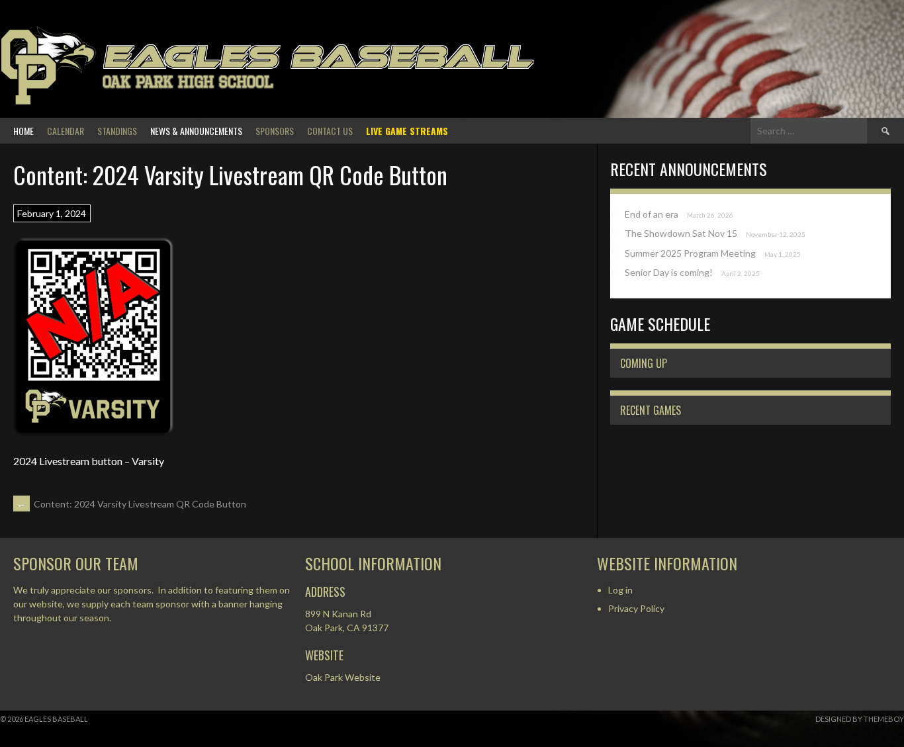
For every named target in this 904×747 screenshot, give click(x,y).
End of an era (651, 214)
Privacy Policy (636, 608)
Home (23, 131)
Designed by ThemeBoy (859, 719)
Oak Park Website (343, 677)
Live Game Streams (407, 131)
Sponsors (274, 131)
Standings (117, 131)
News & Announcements (196, 131)
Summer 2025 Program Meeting (690, 253)
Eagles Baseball (317, 56)
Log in (620, 589)
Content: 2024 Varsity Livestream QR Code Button (131, 503)
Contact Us (330, 131)
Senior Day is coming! (669, 272)
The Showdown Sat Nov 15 (681, 233)
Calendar (65, 131)
